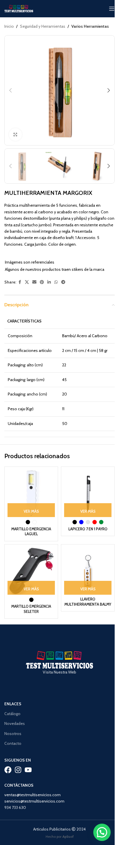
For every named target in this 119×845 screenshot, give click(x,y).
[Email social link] (34, 282)
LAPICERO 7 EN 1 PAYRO (87, 529)
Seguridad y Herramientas (42, 26)
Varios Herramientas (90, 26)
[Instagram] (18, 769)
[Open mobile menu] (112, 8)
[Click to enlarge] (15, 134)
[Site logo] (18, 8)
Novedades (14, 723)
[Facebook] (8, 769)
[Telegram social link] (63, 282)
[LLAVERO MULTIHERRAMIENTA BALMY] (87, 571)
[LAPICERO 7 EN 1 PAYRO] (87, 493)
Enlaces (12, 703)
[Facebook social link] (19, 282)
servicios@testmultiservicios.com (34, 801)
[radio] (28, 522)
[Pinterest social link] (42, 282)
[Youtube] (28, 769)
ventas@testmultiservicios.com (32, 794)
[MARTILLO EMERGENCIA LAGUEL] (31, 493)
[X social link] (27, 282)
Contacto (12, 743)
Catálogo (12, 713)
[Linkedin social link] (49, 282)
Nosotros (12, 733)
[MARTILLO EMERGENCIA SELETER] (31, 571)
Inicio (9, 26)
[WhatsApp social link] (56, 282)
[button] (10, 90)
